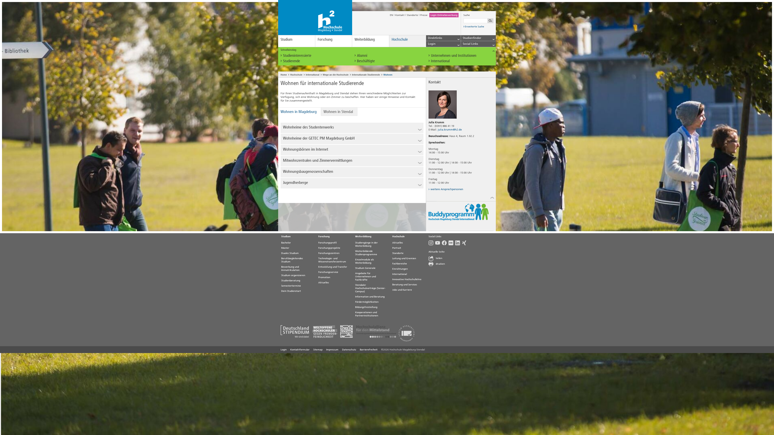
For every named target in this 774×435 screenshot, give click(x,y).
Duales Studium (290, 253)
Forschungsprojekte (329, 247)
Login (284, 349)
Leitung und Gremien (404, 258)
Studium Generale (365, 268)
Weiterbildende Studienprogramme (366, 253)
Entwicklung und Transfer (332, 266)
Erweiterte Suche (474, 26)
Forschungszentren (328, 253)
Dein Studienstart (291, 291)
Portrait (396, 247)
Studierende (291, 61)
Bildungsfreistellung (366, 307)
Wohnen (387, 75)
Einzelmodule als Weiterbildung (364, 261)
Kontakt (400, 15)
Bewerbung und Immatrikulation (290, 268)
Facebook (445, 242)
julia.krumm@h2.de (450, 129)
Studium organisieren (293, 275)
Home (284, 75)
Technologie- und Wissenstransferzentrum (332, 260)
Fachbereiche (399, 263)
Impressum (332, 349)
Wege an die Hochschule (336, 75)
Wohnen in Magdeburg (299, 111)
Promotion (324, 277)
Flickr (451, 242)
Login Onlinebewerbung (444, 15)
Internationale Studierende (366, 75)
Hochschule (400, 39)
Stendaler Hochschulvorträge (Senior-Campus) (370, 288)
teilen (439, 258)
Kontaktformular (300, 349)
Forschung (325, 39)
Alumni (362, 55)
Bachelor (286, 242)
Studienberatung (290, 280)
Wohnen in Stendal (338, 111)
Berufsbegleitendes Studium (292, 260)
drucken (440, 263)
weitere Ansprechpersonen (447, 189)
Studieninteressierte (297, 55)
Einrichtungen (400, 268)
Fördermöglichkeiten (367, 301)
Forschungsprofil (327, 242)
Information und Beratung (370, 296)
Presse (424, 15)
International (440, 61)
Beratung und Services (404, 284)
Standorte (412, 15)
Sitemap (317, 349)
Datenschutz (349, 349)
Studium (286, 39)
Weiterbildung (365, 39)
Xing (465, 242)
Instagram (432, 242)
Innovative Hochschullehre (406, 279)
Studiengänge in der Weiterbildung (366, 244)
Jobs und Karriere (402, 289)
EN (391, 15)
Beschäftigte (366, 61)
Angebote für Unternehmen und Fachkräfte (365, 276)
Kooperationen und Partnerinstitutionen (366, 314)
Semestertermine (291, 285)
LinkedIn (458, 242)
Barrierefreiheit (369, 349)
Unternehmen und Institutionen (453, 55)
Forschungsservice (328, 272)
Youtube (438, 242)
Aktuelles (323, 282)
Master (285, 247)
